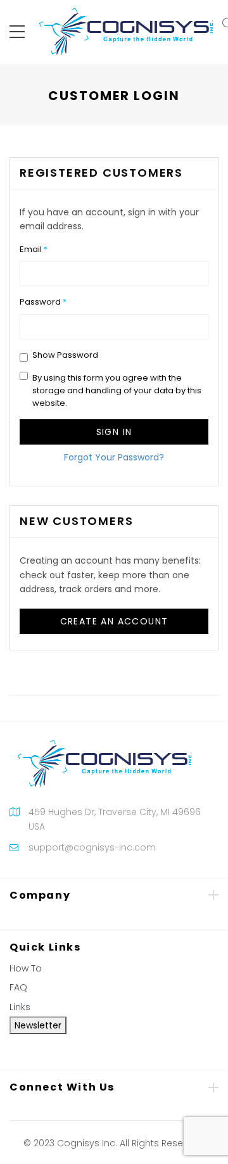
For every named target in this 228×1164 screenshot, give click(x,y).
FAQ (18, 987)
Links (20, 1007)
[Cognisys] (126, 31)
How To (26, 968)
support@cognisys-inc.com (92, 847)
